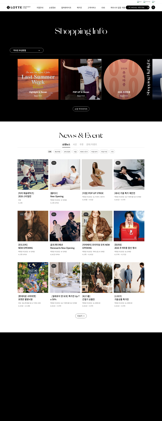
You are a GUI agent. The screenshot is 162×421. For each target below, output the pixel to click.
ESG (103, 7)
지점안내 (40, 7)
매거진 (79, 7)
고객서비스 (92, 7)
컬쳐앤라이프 (66, 7)
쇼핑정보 (52, 7)
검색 (153, 7)
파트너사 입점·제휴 (118, 7)
